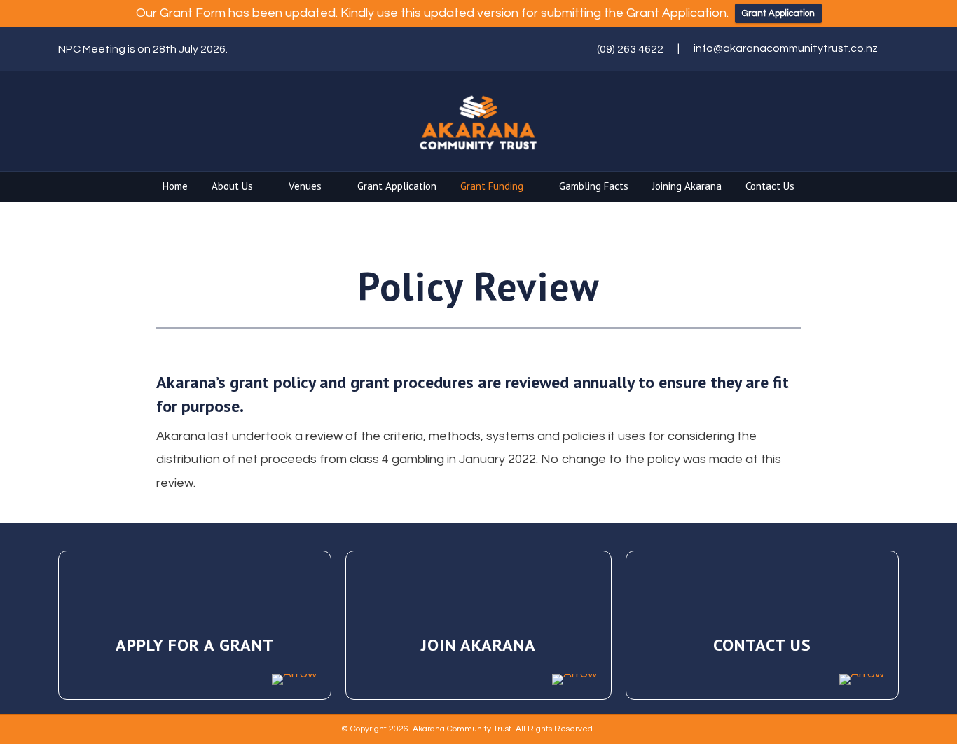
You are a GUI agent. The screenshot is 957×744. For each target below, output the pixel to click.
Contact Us (769, 186)
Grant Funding (491, 186)
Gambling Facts (593, 186)
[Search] (890, 187)
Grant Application (778, 13)
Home (175, 186)
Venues (305, 186)
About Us (232, 186)
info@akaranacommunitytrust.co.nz (786, 48)
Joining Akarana (687, 186)
